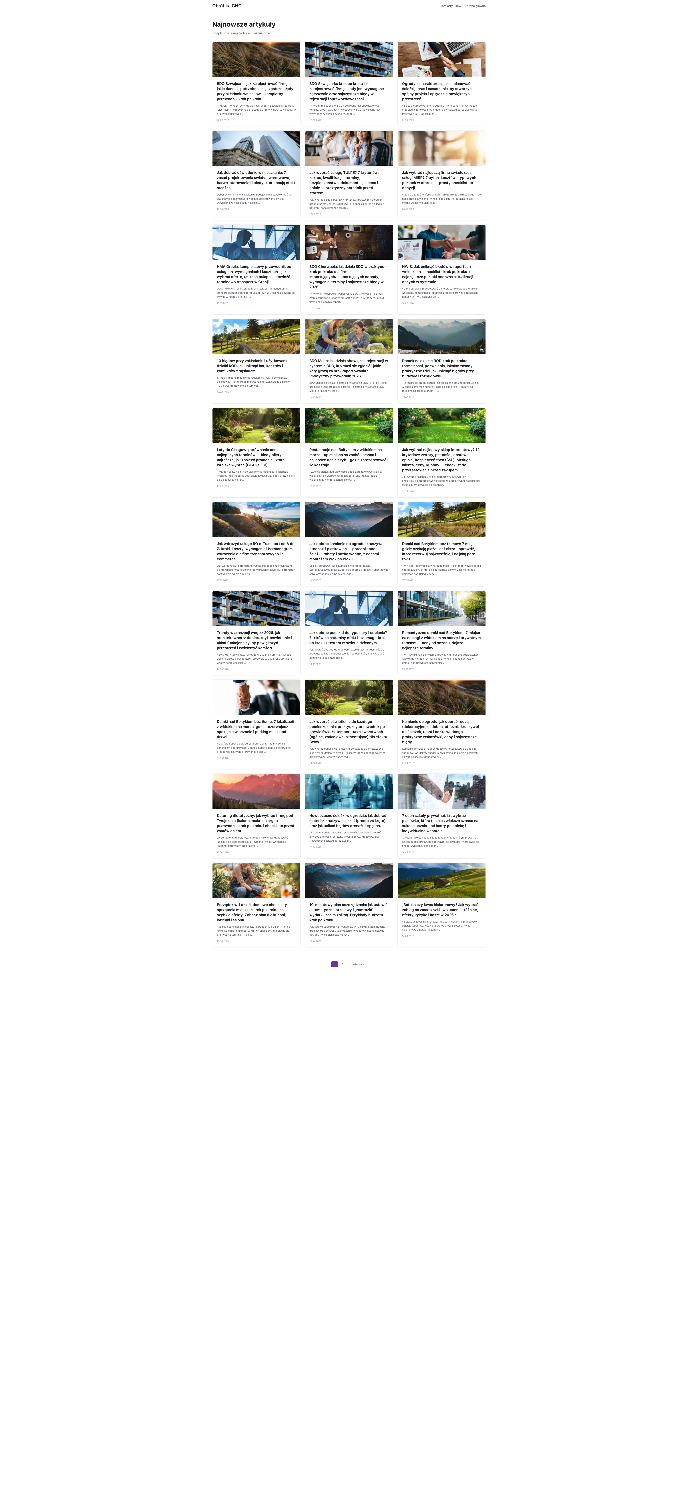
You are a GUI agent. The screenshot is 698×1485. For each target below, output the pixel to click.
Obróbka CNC (227, 5)
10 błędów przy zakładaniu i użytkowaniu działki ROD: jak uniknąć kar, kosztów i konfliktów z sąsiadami (252, 366)
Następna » (357, 964)
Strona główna (476, 6)
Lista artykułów (450, 6)
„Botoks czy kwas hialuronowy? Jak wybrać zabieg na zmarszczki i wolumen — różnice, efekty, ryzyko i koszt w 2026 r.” (440, 910)
